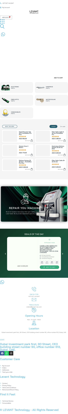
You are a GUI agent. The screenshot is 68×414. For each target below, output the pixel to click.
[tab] (53, 126)
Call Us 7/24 (34, 294)
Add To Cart (58, 78)
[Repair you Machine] (25, 199)
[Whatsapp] (6, 353)
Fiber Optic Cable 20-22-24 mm (58, 161)
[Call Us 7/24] (34, 289)
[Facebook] (2, 353)
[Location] (34, 323)
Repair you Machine (25, 208)
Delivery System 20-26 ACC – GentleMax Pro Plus (25, 162)
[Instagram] (11, 353)
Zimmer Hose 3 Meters (23, 146)
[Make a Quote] (34, 299)
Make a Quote (34, 305)
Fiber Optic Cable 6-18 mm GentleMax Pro (58, 133)
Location (34, 328)
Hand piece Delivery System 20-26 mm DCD (58, 147)
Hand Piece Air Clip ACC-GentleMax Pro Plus (25, 133)
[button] (5, 254)
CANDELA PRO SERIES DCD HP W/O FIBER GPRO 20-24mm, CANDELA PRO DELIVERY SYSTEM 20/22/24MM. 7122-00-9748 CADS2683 (49, 249)
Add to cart (27, 140)
